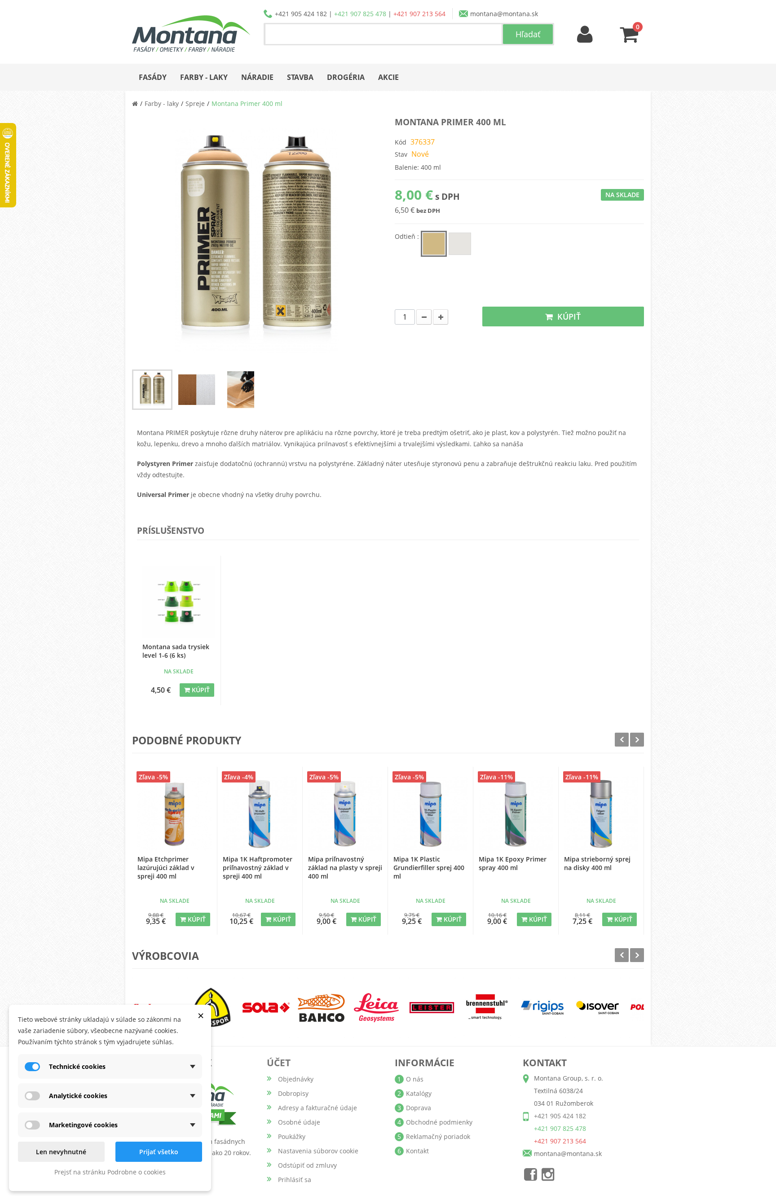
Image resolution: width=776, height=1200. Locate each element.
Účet (279, 1062)
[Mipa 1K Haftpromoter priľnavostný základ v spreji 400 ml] (260, 814)
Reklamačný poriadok (438, 1136)
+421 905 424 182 (301, 13)
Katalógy (419, 1093)
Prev (622, 740)
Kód (400, 142)
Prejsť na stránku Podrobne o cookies (110, 1172)
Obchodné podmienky (439, 1122)
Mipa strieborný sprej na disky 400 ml (597, 863)
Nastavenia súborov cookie (318, 1151)
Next (637, 740)
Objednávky (295, 1079)
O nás (414, 1079)
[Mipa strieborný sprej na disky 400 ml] (601, 814)
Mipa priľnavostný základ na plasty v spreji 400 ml (345, 867)
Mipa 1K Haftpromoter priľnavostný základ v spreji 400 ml (257, 867)
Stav (401, 154)
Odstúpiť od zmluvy (307, 1165)
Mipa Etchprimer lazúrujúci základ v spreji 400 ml (165, 867)
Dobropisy (293, 1093)
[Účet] (585, 35)
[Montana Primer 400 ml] (152, 389)
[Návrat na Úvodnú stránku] (135, 103)
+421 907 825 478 (360, 13)
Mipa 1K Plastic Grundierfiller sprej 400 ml (428, 867)
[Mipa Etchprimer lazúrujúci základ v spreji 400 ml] (174, 814)
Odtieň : (408, 236)
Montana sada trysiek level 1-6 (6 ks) (175, 650)
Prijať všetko (158, 1151)
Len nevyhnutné (61, 1151)
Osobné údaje (299, 1122)
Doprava (418, 1107)
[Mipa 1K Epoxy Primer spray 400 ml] (516, 814)
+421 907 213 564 (419, 13)
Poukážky (291, 1136)
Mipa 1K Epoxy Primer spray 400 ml (513, 863)
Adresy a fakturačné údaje (317, 1107)
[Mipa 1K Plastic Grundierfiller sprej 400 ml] (430, 814)
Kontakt (417, 1151)
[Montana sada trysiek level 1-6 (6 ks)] (178, 602)
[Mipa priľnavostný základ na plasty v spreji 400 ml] (345, 814)
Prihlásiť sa (294, 1179)
